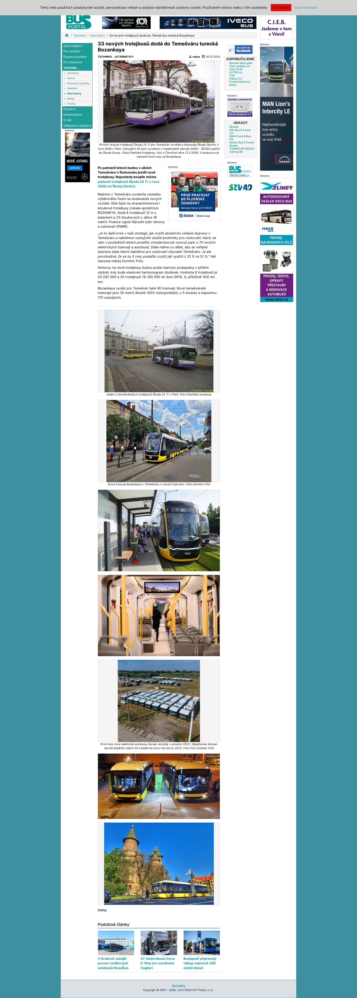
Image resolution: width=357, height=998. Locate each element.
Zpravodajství (72, 46)
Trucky (71, 103)
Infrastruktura (72, 114)
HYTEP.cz (235, 72)
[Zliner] (276, 239)
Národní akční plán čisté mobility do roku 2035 (240, 66)
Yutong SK (236, 151)
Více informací (305, 7)
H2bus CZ (235, 78)
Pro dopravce (72, 62)
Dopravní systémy (78, 83)
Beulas (233, 145)
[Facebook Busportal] (240, 49)
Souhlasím (281, 7)
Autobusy (73, 73)
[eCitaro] (77, 157)
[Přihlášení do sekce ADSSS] (240, 187)
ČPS (232, 75)
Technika (79, 35)
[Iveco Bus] (208, 22)
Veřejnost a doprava (77, 125)
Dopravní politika (75, 56)
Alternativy (97, 35)
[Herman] (239, 107)
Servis (71, 78)
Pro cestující (71, 51)
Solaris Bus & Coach (241, 142)
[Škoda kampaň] (194, 194)
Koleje (70, 98)
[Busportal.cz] (78, 21)
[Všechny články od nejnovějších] (239, 170)
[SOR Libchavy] (126, 22)
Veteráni (72, 88)
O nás (67, 120)
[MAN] (276, 108)
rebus (194, 56)
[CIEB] (276, 27)
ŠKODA (234, 126)
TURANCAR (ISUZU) (241, 148)
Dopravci (69, 109)
